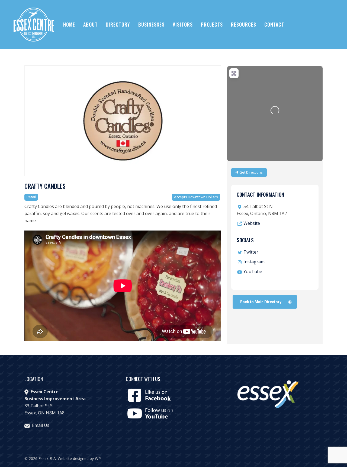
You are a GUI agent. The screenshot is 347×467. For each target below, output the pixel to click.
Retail (31, 196)
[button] (265, 302)
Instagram (254, 262)
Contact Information (260, 194)
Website (251, 223)
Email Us (40, 425)
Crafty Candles (45, 186)
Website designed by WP (79, 458)
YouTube (252, 271)
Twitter (250, 252)
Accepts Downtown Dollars (196, 196)
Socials (245, 240)
